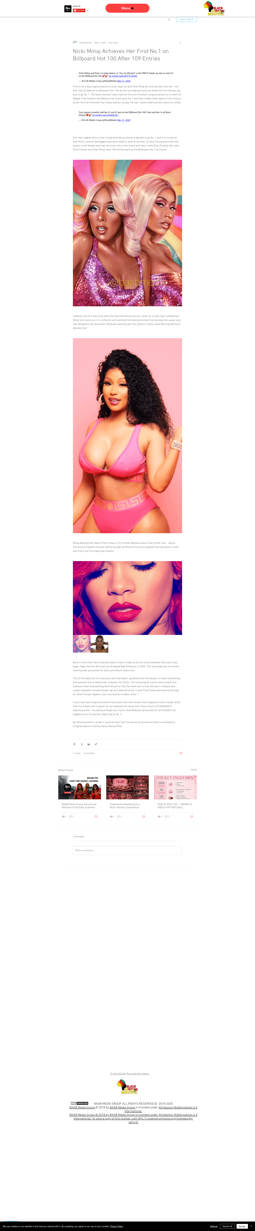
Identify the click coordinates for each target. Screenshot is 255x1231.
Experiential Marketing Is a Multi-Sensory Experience (125, 806)
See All (194, 770)
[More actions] (180, 43)
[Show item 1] (82, 644)
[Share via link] (96, 744)
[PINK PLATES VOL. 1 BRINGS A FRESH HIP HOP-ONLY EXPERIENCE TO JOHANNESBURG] (175, 787)
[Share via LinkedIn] (88, 744)
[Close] (251, 1226)
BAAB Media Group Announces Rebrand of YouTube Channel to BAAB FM (79, 806)
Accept (242, 1226)
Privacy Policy (116, 1226)
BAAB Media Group (122, 1107)
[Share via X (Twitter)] (81, 744)
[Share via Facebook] (74, 744)
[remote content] (127, 77)
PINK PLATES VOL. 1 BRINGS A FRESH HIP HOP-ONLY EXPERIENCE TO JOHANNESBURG (175, 806)
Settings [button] (214, 1226)
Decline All (227, 1226)
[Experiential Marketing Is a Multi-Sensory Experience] (127, 787)
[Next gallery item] (178, 598)
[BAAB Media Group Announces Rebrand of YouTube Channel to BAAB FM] (79, 787)
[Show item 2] (99, 644)
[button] (168, 19)
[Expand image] (127, 598)
